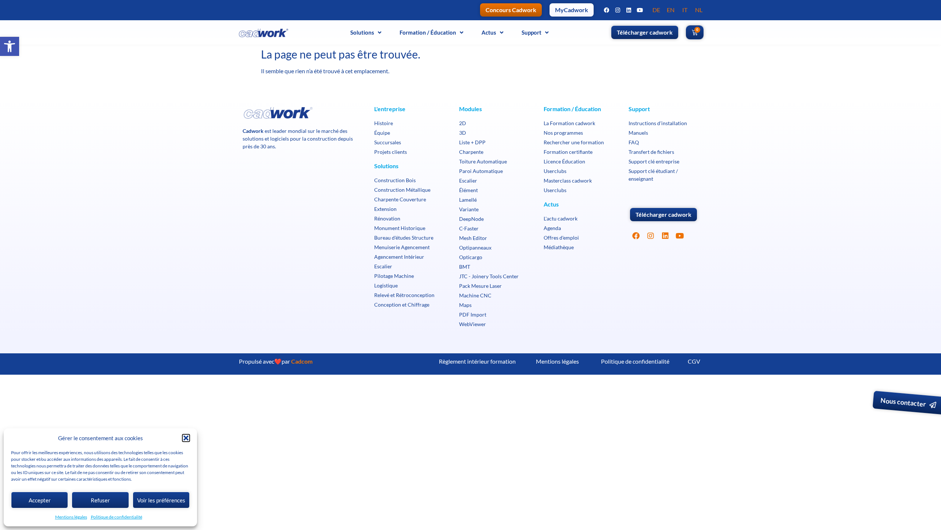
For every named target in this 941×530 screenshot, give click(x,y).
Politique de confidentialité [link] (116, 517)
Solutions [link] (362, 32)
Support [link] (531, 32)
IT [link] (684, 9)
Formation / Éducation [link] (428, 32)
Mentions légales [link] (71, 517)
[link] (9, 46)
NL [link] (698, 9)
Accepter (40, 500)
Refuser (100, 500)
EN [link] (671, 9)
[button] (186, 438)
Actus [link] (489, 32)
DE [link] (656, 9)
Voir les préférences (161, 500)
